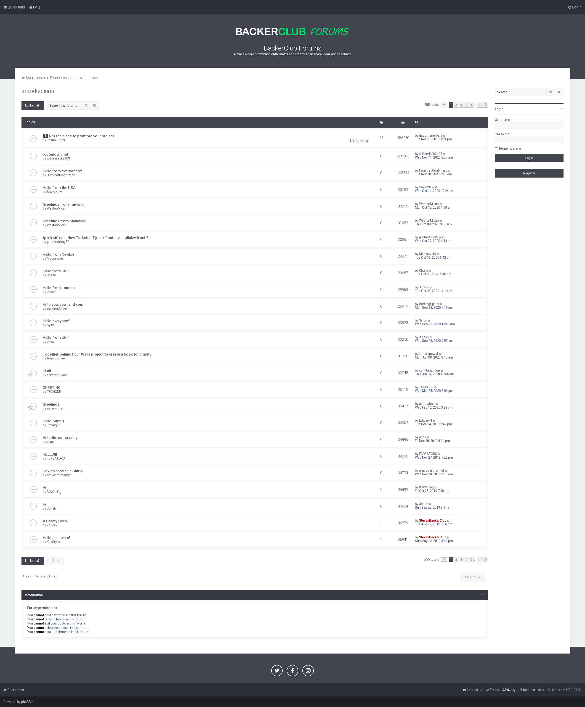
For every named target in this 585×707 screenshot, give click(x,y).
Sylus (51, 325)
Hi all (47, 371)
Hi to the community (60, 437)
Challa (51, 275)
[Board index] (292, 31)
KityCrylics (54, 542)
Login (499, 109)
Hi (44, 487)
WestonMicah (56, 208)
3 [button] (461, 104)
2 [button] (456, 104)
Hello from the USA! (60, 187)
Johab (51, 508)
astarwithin (55, 408)
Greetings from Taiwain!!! (64, 204)
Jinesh (51, 292)
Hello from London (59, 287)
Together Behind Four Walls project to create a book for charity (97, 354)
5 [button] (471, 104)
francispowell (56, 358)
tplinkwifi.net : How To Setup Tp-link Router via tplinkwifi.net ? (95, 237)
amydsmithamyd (59, 475)
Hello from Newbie (58, 254)
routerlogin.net (55, 154)
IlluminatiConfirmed (61, 175)
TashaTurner (56, 140)
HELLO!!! (50, 454)
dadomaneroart (430, 135)
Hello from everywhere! (62, 171)
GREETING (52, 387)
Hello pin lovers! (56, 537)
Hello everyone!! (56, 321)
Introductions (37, 91)
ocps (50, 442)
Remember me (510, 148)
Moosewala (55, 258)
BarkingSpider (57, 308)
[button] (444, 105)
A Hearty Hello (55, 521)
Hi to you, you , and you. (63, 304)
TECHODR (54, 391)
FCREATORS (56, 458)
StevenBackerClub (432, 520)
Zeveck (52, 525)
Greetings (51, 404)
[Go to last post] (444, 135)
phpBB (26, 702)
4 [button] (466, 104)
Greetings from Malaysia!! (65, 221)
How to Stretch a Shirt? (63, 471)
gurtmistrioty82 (58, 242)
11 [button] (479, 104)
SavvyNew (54, 192)
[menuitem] (34, 7)
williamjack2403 (58, 158)
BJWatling (54, 492)
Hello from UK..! (56, 271)
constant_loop (57, 375)
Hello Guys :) (53, 421)
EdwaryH (53, 425)
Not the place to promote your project (81, 136)
